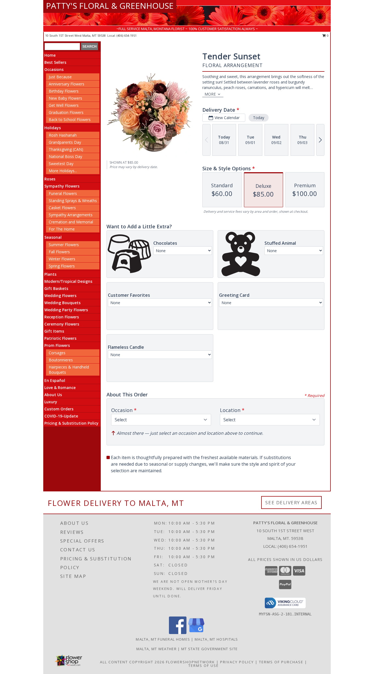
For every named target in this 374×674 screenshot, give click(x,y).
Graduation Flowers (66, 112)
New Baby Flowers (65, 98)
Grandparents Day (65, 142)
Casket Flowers (62, 207)
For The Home (62, 229)
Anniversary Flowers (66, 84)
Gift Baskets (56, 288)
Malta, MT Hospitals (216, 639)
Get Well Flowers (64, 105)
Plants (50, 274)
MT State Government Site (209, 648)
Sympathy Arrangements (71, 214)
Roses (49, 179)
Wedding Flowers (60, 295)
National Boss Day (65, 156)
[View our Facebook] (177, 632)
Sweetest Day (61, 163)
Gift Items (54, 331)
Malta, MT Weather (156, 648)
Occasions (54, 69)
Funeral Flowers (63, 193)
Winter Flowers (62, 258)
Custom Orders (58, 408)
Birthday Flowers (64, 91)
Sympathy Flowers (61, 186)
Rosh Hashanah (63, 135)
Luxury (50, 401)
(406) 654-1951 (127, 35)
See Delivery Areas (291, 502)
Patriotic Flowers (60, 338)
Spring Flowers (62, 266)
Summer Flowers (64, 244)
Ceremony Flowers (61, 324)
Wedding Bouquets (62, 302)
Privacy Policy (237, 661)
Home (50, 55)
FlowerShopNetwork (190, 661)
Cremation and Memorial (71, 221)
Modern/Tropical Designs (68, 281)
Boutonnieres (61, 359)
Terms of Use (203, 665)
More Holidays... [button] (63, 170)
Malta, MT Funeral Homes (163, 639)
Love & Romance (60, 387)
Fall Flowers (59, 251)
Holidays (52, 127)
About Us (53, 394)
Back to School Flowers (70, 119)
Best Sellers (55, 62)
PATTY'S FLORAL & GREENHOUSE (110, 5)
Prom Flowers (57, 345)
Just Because (60, 76)
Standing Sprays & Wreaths (73, 200)
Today (258, 117)
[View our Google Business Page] (196, 632)
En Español (54, 380)
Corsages (57, 352)
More (210, 94)
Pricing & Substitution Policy (71, 423)
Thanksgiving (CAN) (66, 149)
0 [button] (327, 35)
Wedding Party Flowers (66, 309)
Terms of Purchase (281, 661)
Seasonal (53, 237)
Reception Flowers (61, 316)
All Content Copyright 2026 (132, 661)
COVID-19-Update (61, 416)
